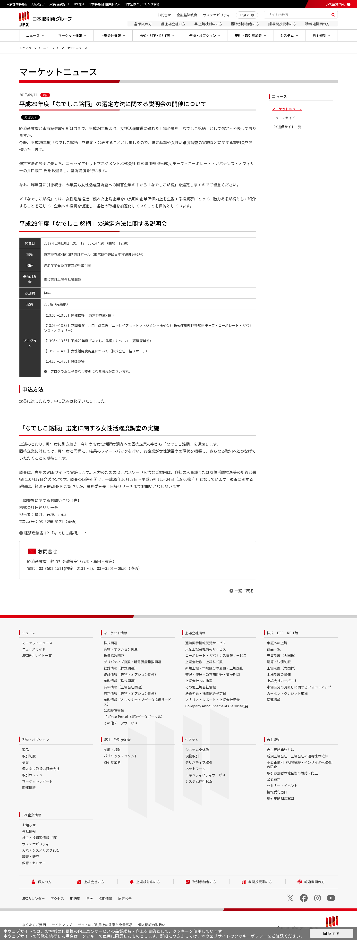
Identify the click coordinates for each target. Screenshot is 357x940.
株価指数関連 (114, 655)
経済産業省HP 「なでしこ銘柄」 (52, 533)
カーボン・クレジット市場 (287, 693)
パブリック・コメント (121, 756)
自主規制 (273, 739)
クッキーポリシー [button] (250, 936)
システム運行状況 (198, 781)
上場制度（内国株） (282, 668)
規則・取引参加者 (117, 739)
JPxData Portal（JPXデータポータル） (134, 716)
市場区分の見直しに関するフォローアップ (299, 687)
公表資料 (273, 779)
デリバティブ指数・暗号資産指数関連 (132, 661)
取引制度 (29, 756)
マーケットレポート (37, 781)
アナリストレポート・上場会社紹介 (212, 699)
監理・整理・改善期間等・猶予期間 (212, 674)
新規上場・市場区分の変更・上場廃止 (214, 668)
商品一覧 (273, 649)
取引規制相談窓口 (280, 798)
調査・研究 (30, 856)
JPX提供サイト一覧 (286, 127)
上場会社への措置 (198, 680)
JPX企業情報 (335, 4)
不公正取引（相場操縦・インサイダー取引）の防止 (301, 764)
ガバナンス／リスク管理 (41, 850)
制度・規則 (112, 749)
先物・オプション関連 (121, 649)
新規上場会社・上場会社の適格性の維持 (297, 756)
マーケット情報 (115, 632)
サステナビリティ (35, 843)
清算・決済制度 (279, 661)
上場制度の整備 (279, 674)
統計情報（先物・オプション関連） (131, 674)
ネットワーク (195, 768)
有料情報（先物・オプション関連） (131, 693)
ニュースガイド (283, 118)
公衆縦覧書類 (114, 710)
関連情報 (273, 699)
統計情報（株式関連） (121, 668)
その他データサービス (121, 722)
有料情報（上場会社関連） (124, 687)
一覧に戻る (244, 590)
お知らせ (29, 824)
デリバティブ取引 (198, 762)
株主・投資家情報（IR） (41, 837)
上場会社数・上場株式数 (204, 661)
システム (192, 739)
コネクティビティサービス (205, 774)
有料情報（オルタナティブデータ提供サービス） (137, 701)
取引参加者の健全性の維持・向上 (292, 773)
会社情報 (29, 831)
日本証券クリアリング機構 (141, 4)
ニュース (49, 48)
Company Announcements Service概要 (216, 705)
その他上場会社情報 (200, 687)
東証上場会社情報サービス (205, 649)
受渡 (25, 762)
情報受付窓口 (277, 791)
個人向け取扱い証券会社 (41, 768)
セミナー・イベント (282, 785)
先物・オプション (35, 739)
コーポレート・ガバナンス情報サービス (215, 655)
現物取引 (192, 756)
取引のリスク (32, 774)
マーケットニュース (74, 48)
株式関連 (110, 642)
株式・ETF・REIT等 (282, 632)
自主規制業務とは (280, 749)
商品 (25, 749)
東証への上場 (277, 642)
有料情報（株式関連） (121, 680)
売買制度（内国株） (282, 655)
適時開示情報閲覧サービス (205, 642)
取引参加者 (112, 762)
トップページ (28, 48)
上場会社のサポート (282, 680)
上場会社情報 (195, 632)
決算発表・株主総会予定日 (205, 693)
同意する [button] (331, 933)
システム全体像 (197, 749)
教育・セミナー (34, 862)
